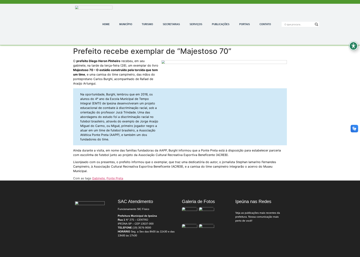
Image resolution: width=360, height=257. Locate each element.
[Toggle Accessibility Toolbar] (353, 45)
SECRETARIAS (171, 24)
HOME (106, 24)
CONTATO (265, 24)
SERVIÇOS (196, 24)
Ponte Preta (114, 178)
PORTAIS (244, 24)
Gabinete (98, 178)
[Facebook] (243, 230)
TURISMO (147, 24)
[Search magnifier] (316, 24)
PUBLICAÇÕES (221, 24)
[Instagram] (259, 230)
